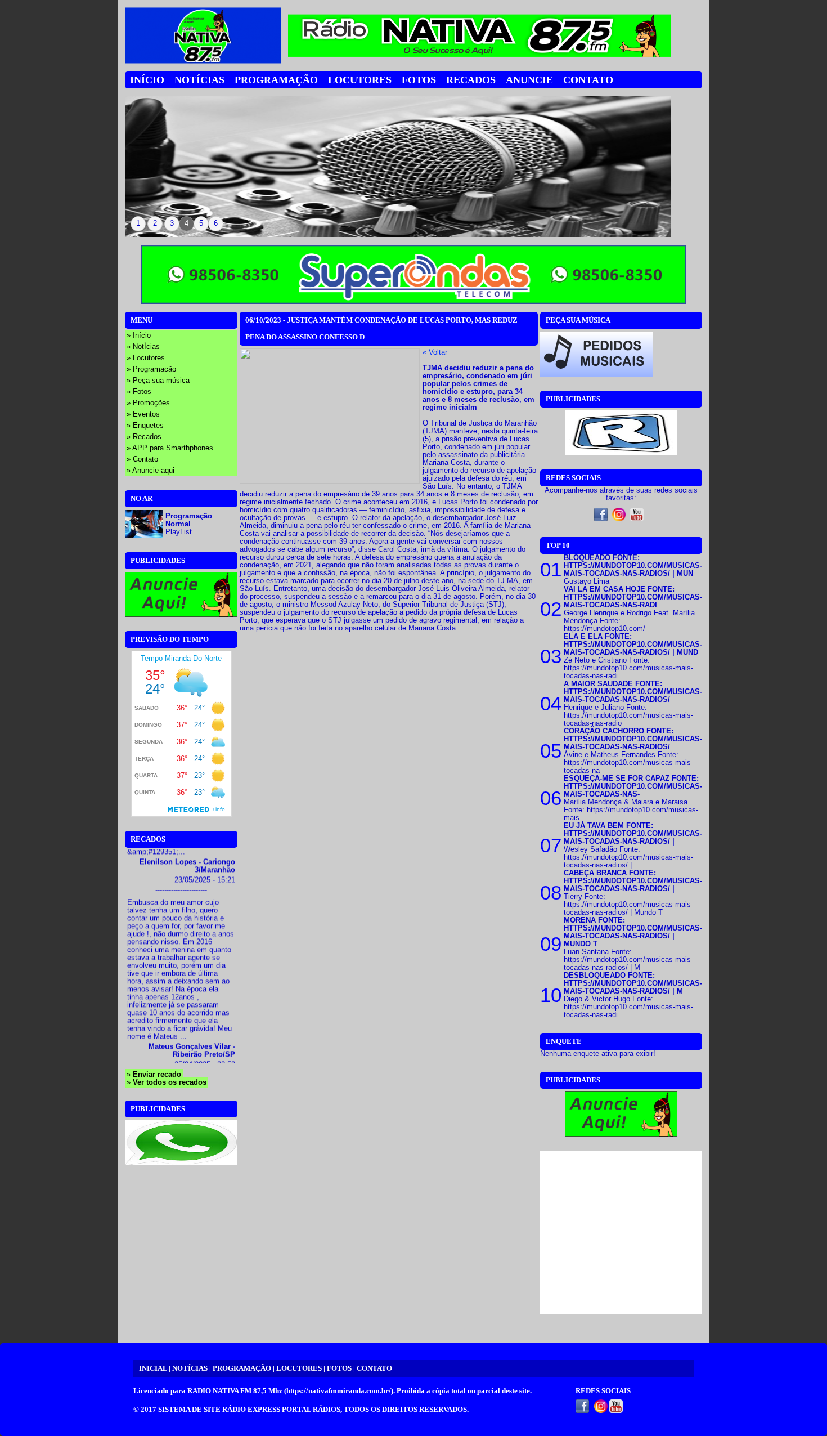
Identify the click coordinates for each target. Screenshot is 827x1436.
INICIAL (153, 1368)
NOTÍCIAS (190, 1368)
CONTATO (374, 1368)
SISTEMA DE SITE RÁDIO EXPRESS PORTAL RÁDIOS (249, 1409)
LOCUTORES (299, 1368)
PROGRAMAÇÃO (242, 1368)
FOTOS (339, 1368)
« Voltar (435, 352)
